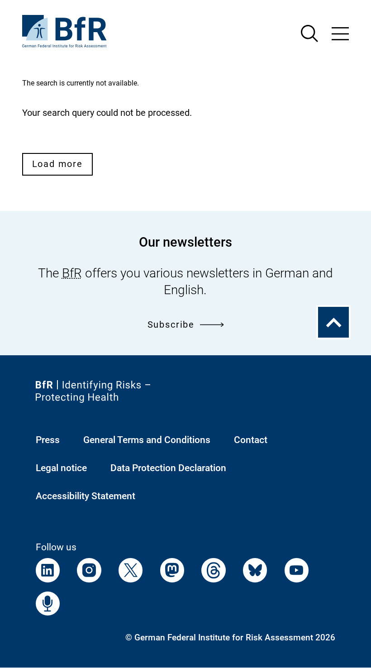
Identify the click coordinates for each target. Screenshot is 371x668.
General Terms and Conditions (146, 439)
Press (48, 439)
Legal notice (61, 467)
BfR (72, 273)
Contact (250, 439)
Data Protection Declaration (168, 467)
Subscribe (171, 325)
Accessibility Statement (85, 495)
